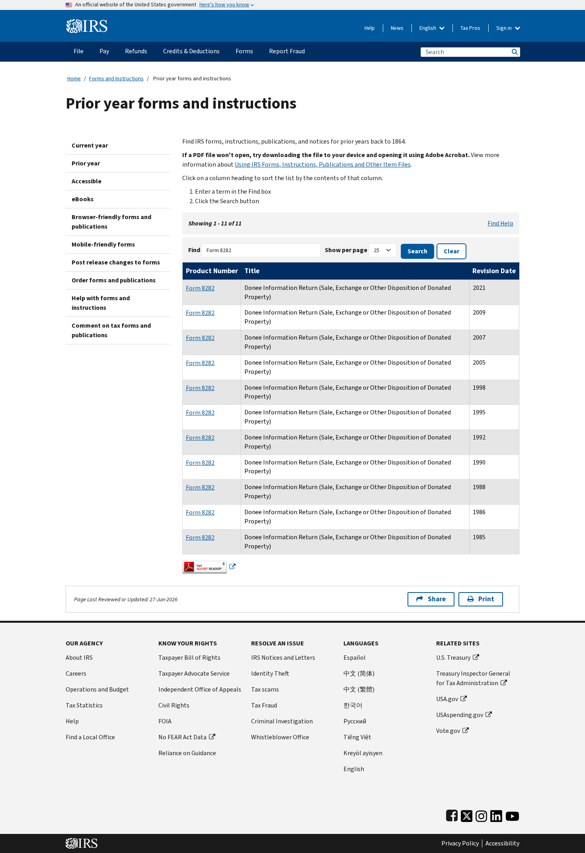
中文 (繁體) (358, 689)
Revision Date (494, 271)
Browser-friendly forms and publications (111, 222)
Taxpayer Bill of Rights (189, 657)
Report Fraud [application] (287, 51)
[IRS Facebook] (452, 814)
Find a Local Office (90, 737)
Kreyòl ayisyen (362, 753)
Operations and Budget (97, 689)
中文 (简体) (358, 673)
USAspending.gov (459, 715)
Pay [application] (104, 51)
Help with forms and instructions (101, 303)
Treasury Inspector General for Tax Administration (473, 678)
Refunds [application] (136, 51)
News (397, 28)
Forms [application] (244, 51)
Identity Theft (270, 673)
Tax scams (265, 689)
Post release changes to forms (116, 262)
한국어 (353, 705)
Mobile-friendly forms (103, 244)
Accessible (86, 181)
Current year (90, 145)
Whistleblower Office (280, 737)
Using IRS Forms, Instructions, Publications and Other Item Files (323, 164)
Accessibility (502, 843)
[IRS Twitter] (467, 814)
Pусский (354, 721)
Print (486, 599)
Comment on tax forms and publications (111, 330)
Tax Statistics (84, 705)
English (428, 28)
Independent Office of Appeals (199, 689)
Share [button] (437, 599)
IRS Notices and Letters (283, 657)
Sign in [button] (504, 28)
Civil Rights (173, 705)
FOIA (165, 721)
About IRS (79, 657)
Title (251, 271)
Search (514, 52)
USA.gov (447, 699)
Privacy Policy (460, 843)
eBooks (83, 199)
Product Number (212, 271)
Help (370, 28)
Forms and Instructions (116, 78)
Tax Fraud (264, 705)
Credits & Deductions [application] (191, 51)
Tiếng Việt (357, 737)
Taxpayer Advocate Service (194, 673)
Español (354, 657)
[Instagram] (481, 814)
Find (194, 250)
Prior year (86, 163)
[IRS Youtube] (512, 814)
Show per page (346, 250)
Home (74, 78)
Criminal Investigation (282, 721)
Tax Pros (470, 28)
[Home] (86, 23)
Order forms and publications (114, 280)
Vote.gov (448, 731)
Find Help (500, 223)
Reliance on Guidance (187, 753)
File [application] (79, 51)
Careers (76, 673)
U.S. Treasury (453, 657)
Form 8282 (200, 288)
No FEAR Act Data (182, 737)
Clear (451, 251)
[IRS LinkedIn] (496, 814)
